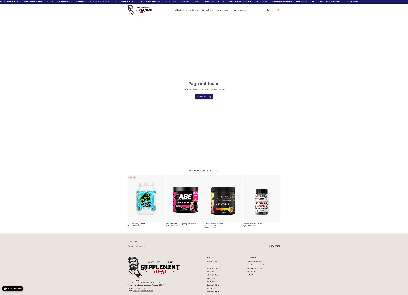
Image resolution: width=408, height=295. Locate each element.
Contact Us (250, 275)
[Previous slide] (169, 198)
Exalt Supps (211, 278)
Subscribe (274, 246)
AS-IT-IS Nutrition (213, 275)
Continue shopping (204, 97)
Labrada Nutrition (213, 285)
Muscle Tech (211, 288)
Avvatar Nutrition (213, 265)
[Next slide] (200, 198)
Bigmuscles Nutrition (214, 268)
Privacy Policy (251, 272)
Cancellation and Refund (255, 265)
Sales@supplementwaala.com (143, 291)
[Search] (268, 10)
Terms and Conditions (254, 261)
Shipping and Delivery (254, 268)
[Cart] (278, 10)
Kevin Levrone (212, 281)
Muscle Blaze (212, 261)
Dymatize (210, 272)
